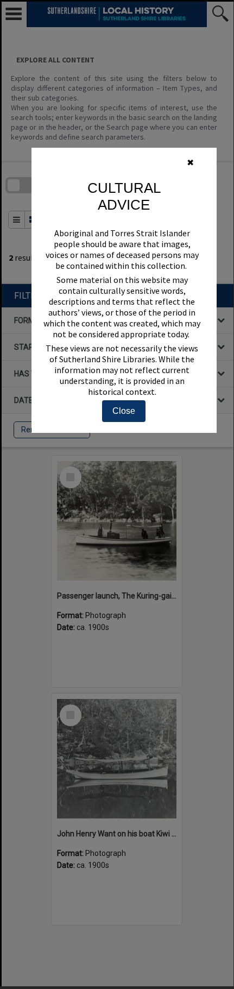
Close (123, 410)
